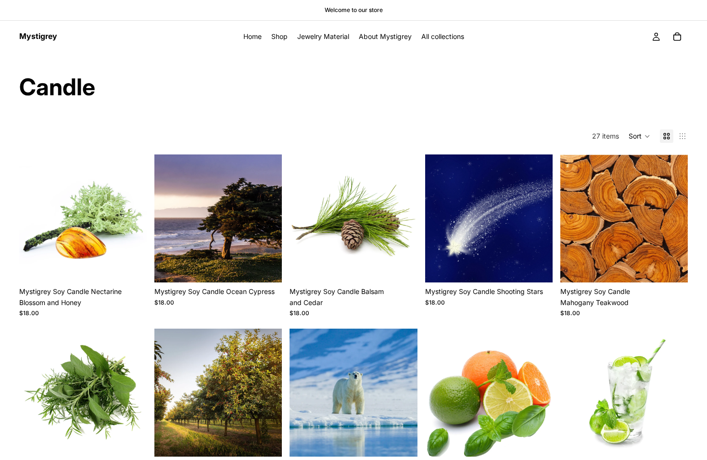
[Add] (131, 268)
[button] (639, 136)
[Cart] (677, 36)
